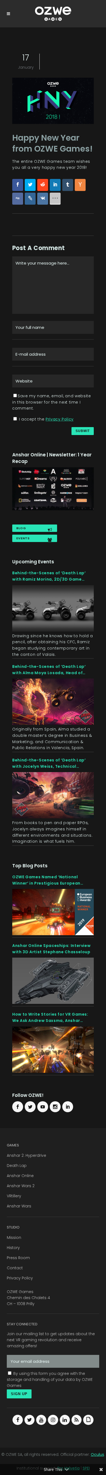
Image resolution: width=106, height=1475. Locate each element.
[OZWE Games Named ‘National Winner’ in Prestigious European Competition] (53, 912)
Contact (15, 1268)
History (13, 1247)
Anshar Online (20, 1175)
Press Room (18, 1257)
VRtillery (14, 1196)
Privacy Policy (60, 419)
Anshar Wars (19, 1206)
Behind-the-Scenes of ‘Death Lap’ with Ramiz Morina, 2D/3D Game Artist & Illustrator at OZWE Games (50, 576)
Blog (21, 528)
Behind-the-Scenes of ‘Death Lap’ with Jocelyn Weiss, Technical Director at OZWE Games (49, 763)
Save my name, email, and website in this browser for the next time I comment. (51, 402)
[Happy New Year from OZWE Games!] (53, 102)
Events (23, 538)
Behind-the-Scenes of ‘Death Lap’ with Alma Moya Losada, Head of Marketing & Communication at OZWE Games (52, 670)
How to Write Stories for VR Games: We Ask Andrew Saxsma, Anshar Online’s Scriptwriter (50, 1018)
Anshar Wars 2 (21, 1186)
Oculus (97, 1454)
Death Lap (17, 1165)
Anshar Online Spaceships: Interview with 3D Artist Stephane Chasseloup (51, 949)
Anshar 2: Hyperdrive (26, 1155)
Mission (14, 1237)
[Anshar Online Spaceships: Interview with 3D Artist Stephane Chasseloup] (53, 981)
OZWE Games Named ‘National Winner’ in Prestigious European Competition (46, 880)
